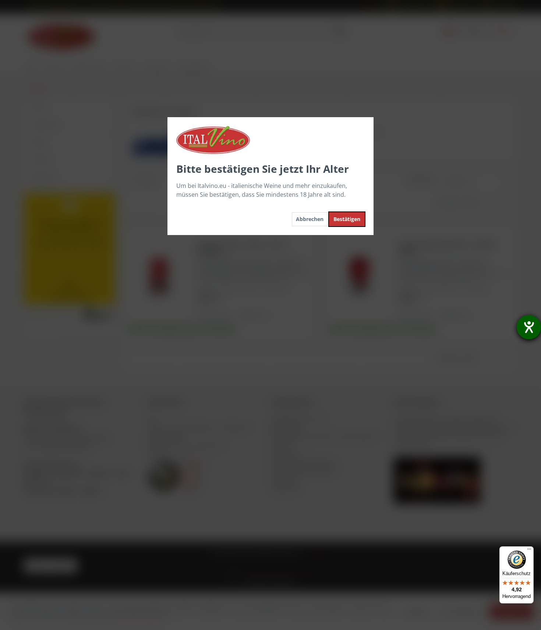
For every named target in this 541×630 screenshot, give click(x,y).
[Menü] (529, 550)
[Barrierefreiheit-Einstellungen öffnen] (529, 327)
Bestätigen (346, 219)
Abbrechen (309, 219)
